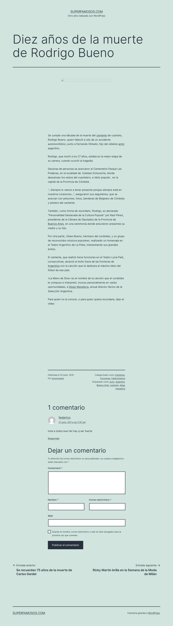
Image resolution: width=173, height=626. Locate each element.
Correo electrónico (100, 499)
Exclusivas (105, 378)
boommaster (58, 378)
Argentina (54, 265)
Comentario (55, 468)
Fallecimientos (118, 378)
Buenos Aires (56, 223)
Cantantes (120, 375)
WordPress (154, 613)
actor (121, 144)
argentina (120, 382)
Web (50, 516)
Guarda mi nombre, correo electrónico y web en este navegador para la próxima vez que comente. (86, 533)
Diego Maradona (79, 286)
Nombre (53, 499)
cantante (101, 135)
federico (64, 417)
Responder (54, 438)
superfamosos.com (86, 11)
